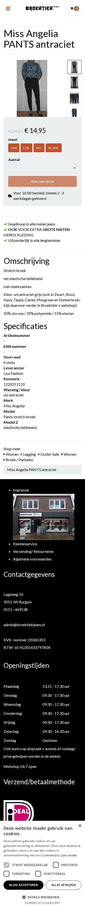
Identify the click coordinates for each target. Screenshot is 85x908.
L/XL (26, 148)
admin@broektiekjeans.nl (24, 624)
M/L (39, 148)
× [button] (79, 826)
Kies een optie (42, 181)
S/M (14, 148)
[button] (42, 897)
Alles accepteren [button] (23, 885)
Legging (29, 454)
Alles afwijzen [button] (63, 885)
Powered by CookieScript (42, 903)
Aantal (14, 159)
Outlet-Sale (49, 454)
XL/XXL (53, 148)
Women (11, 454)
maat (12, 139)
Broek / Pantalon (19, 459)
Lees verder (69, 855)
